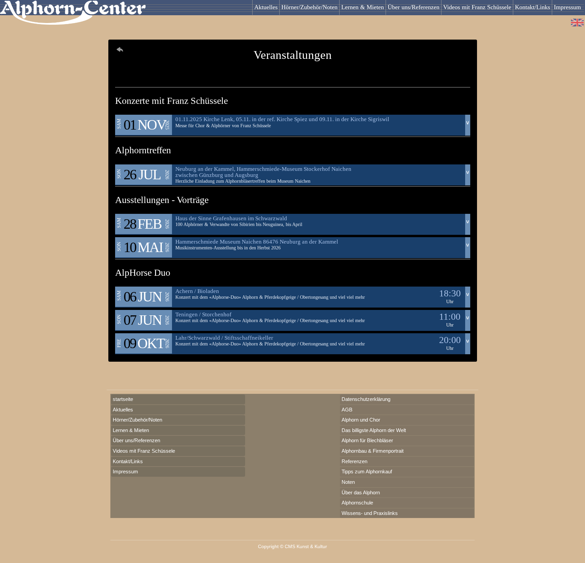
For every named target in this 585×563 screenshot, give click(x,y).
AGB (347, 409)
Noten (348, 482)
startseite (123, 399)
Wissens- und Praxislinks (370, 513)
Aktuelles (266, 7)
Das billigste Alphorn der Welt (374, 430)
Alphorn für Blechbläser (367, 440)
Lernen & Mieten (362, 7)
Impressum (567, 7)
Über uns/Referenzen (413, 7)
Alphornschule (357, 502)
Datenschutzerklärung (366, 399)
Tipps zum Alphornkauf (367, 471)
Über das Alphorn (361, 492)
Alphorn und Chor (361, 420)
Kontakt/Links (532, 7)
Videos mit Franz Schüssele (477, 7)
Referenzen (354, 461)
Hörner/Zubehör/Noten (309, 7)
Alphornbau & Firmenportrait (373, 451)
